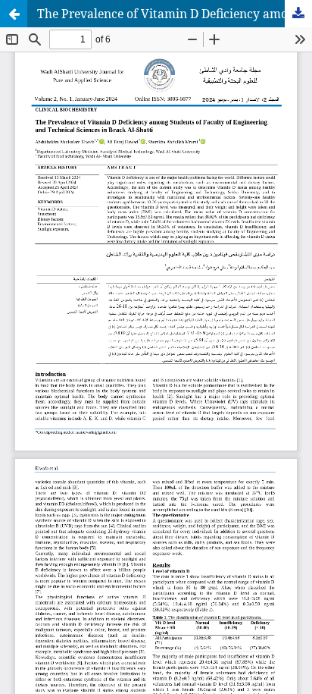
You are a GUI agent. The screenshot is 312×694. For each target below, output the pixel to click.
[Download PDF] (298, 13)
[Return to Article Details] (13, 13)
